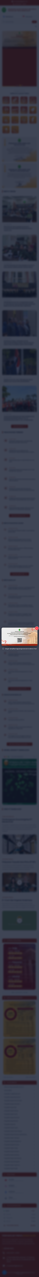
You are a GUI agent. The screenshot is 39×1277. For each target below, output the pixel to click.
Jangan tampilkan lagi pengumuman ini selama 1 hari (21, 648)
